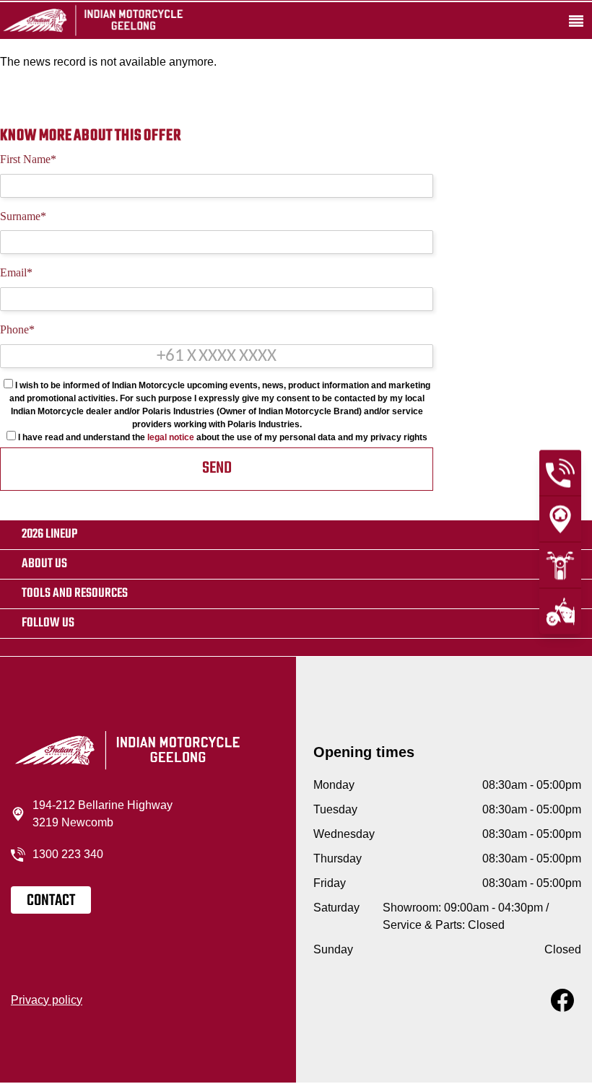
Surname (23, 216)
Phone (17, 329)
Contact (51, 900)
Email (16, 272)
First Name (28, 159)
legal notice (170, 437)
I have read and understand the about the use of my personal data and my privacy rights (221, 437)
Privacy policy (46, 1000)
